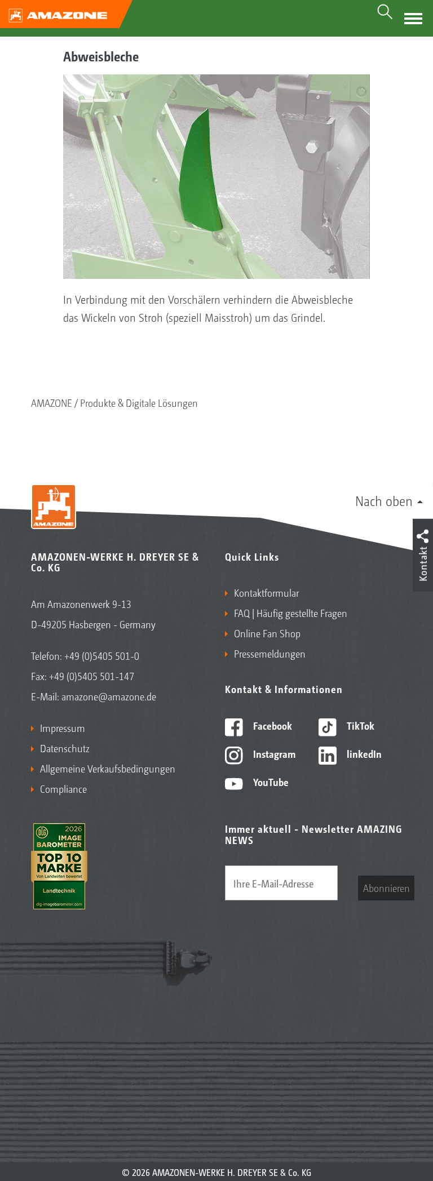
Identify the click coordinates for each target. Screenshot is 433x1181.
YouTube (270, 781)
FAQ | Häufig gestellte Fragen (290, 612)
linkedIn (363, 753)
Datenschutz (65, 748)
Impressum (62, 727)
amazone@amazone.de (108, 696)
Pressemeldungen (270, 653)
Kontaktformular (266, 592)
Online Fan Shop (267, 633)
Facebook (271, 725)
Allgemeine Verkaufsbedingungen (107, 768)
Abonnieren (386, 887)
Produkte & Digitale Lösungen (139, 402)
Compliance (63, 788)
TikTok (359, 725)
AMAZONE (51, 402)
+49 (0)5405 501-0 (101, 655)
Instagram (273, 753)
